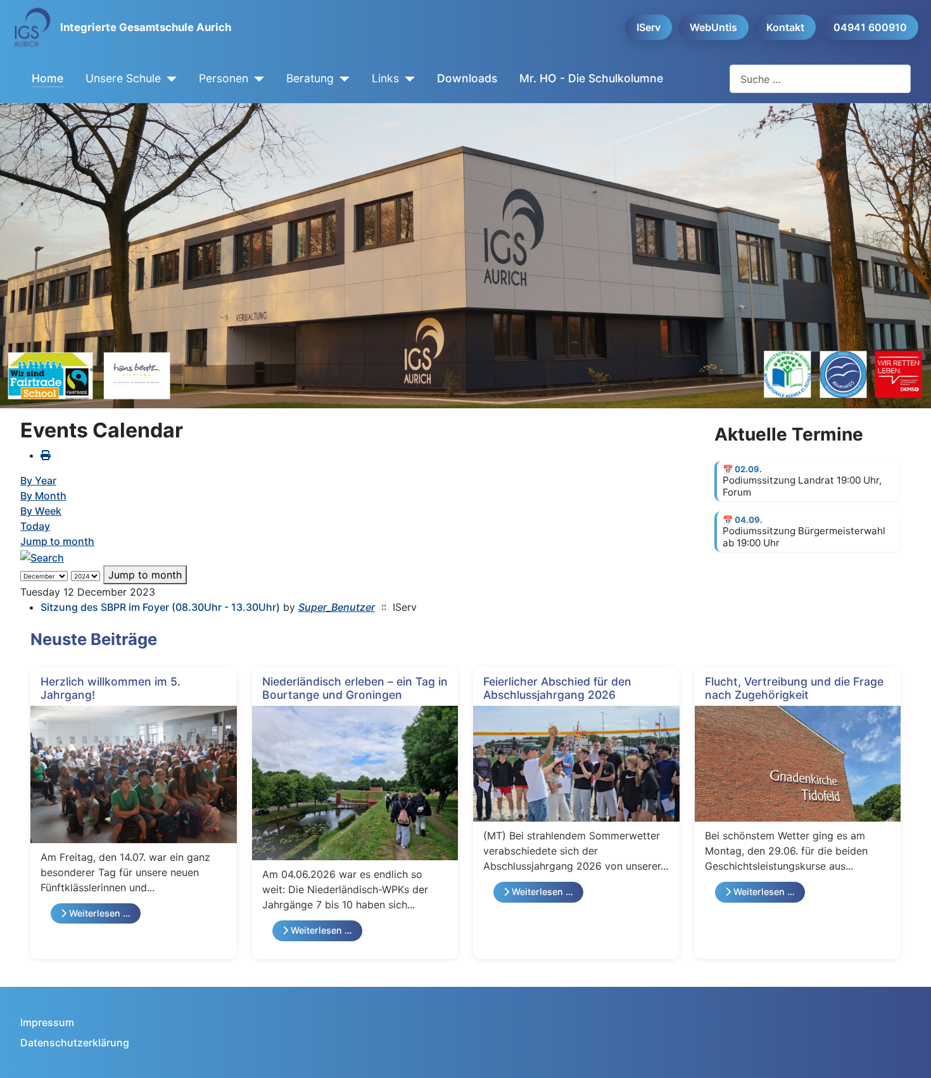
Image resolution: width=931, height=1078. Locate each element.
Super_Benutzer (336, 607)
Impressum (47, 1022)
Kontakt (785, 27)
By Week (40, 511)
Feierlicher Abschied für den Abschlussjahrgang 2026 (557, 688)
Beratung (310, 78)
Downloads (467, 78)
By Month (43, 495)
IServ (648, 27)
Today (35, 526)
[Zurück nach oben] (909, 1054)
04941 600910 (870, 27)
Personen (223, 78)
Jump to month (57, 541)
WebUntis (713, 27)
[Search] (42, 556)
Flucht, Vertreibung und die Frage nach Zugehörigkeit (794, 688)
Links (385, 78)
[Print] (46, 455)
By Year (38, 480)
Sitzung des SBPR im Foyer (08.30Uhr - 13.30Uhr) (160, 607)
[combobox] (820, 79)
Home (47, 78)
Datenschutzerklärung (74, 1042)
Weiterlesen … (98, 913)
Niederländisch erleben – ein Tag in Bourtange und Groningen (355, 688)
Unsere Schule (123, 78)
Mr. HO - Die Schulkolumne (591, 78)
